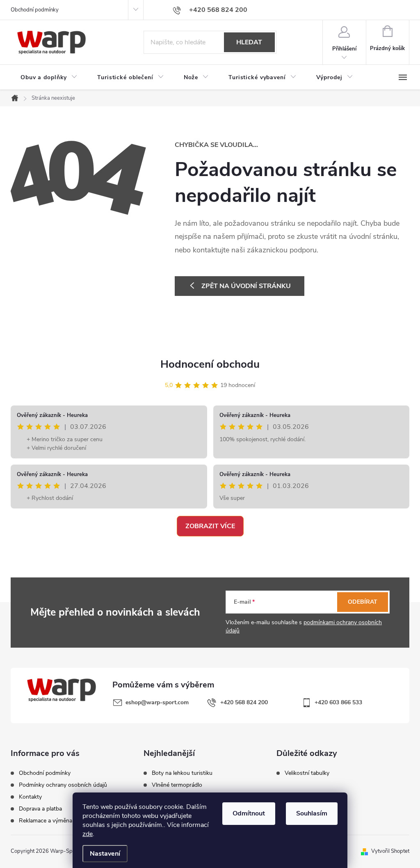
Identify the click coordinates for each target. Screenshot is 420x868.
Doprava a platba (40, 809)
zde (87, 833)
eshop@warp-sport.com (157, 702)
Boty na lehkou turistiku (182, 773)
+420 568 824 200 (244, 702)
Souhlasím (311, 813)
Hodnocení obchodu (210, 364)
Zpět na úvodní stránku (246, 286)
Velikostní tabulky (307, 773)
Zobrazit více (210, 526)
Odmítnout (249, 813)
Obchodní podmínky (35, 10)
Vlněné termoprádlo (177, 785)
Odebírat (362, 602)
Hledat (249, 42)
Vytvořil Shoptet (390, 851)
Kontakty (30, 797)
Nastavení (105, 853)
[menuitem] (49, 77)
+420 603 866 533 (338, 702)
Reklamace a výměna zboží (53, 821)
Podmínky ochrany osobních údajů (63, 785)
